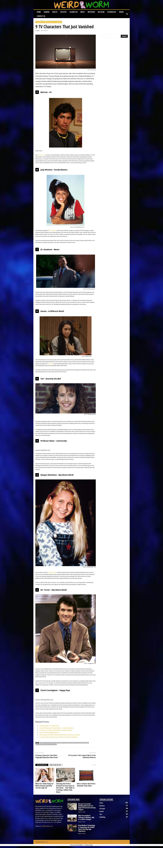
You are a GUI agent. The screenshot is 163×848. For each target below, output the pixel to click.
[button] (127, 14)
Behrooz (42, 742)
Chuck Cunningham (51, 742)
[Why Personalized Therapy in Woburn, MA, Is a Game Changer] (72, 818)
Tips (100, 814)
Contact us (41, 16)
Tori (55, 744)
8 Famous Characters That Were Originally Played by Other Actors (46, 756)
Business (102, 806)
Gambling (102, 817)
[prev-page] (92, 765)
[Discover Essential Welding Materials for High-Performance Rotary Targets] (72, 806)
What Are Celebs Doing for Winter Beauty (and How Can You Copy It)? (44, 785)
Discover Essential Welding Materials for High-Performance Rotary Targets (87, 807)
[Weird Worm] (81, 4)
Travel (121, 12)
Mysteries (91, 12)
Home (39, 12)
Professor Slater (47, 744)
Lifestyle (63, 12)
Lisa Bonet (50, 363)
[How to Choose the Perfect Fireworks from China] (86, 775)
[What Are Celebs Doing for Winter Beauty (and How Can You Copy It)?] (44, 775)
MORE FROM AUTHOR (55, 765)
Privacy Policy (89, 845)
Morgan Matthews (83, 742)
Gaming (46, 12)
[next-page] (95, 765)
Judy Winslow (73, 742)
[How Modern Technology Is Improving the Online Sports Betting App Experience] (72, 827)
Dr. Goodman (65, 742)
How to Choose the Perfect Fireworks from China (86, 784)
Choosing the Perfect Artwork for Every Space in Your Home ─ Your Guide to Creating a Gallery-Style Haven (65, 787)
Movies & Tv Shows (53, 22)
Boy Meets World (52, 572)
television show (42, 155)
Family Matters (52, 230)
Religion (101, 12)
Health (54, 12)
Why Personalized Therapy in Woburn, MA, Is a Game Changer (86, 817)
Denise (59, 742)
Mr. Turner (39, 744)
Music (82, 12)
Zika (38, 30)
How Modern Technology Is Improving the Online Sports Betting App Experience (86, 828)
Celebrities (73, 12)
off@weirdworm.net (47, 826)
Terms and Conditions (76, 845)
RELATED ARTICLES (42, 765)
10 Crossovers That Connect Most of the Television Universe (82, 756)
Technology (111, 12)
